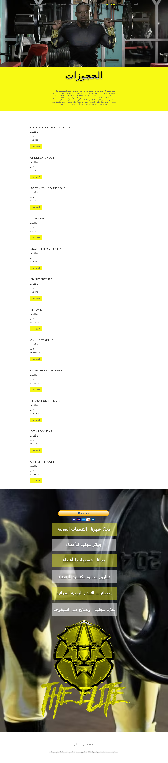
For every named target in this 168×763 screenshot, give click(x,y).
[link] (84, 127)
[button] (36, 146)
